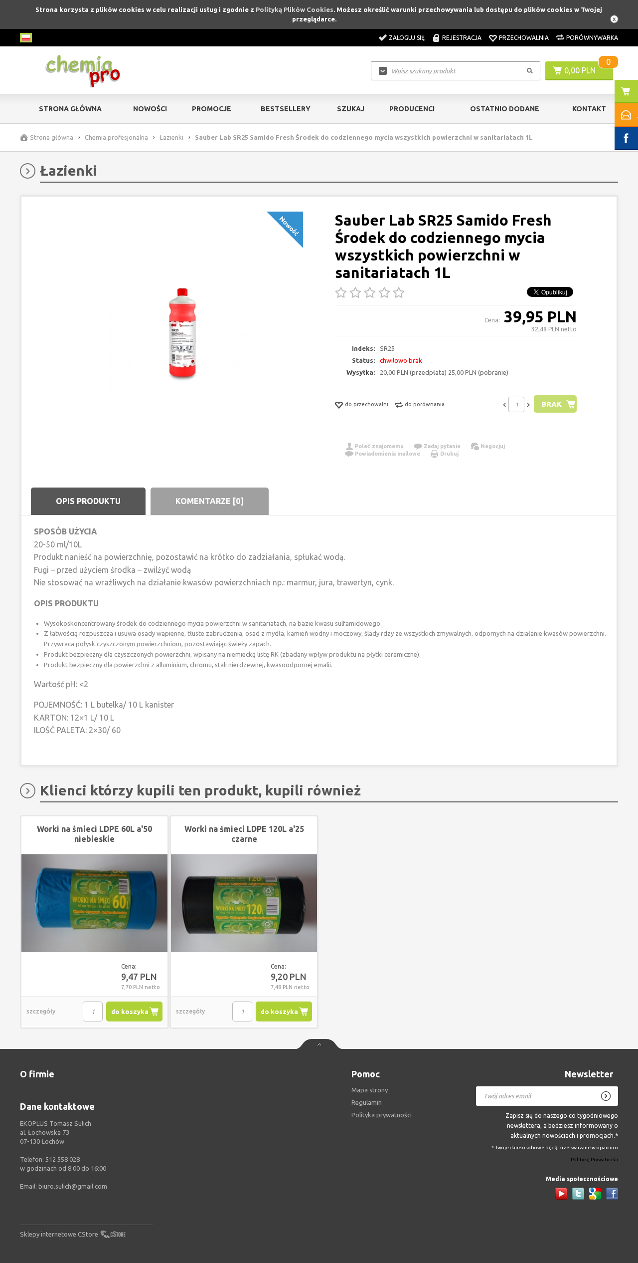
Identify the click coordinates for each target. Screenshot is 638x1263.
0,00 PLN (580, 70)
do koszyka (130, 1011)
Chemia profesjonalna (116, 137)
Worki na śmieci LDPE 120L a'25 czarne (244, 833)
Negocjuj (492, 446)
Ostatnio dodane (504, 109)
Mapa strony (369, 1089)
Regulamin (366, 1102)
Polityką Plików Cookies (294, 9)
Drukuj (449, 454)
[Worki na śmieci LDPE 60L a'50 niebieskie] (94, 904)
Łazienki (171, 137)
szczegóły (40, 1011)
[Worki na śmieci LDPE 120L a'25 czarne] (244, 904)
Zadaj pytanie (442, 446)
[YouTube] (561, 1194)
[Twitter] (578, 1194)
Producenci (412, 109)
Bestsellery (286, 109)
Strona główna (70, 109)
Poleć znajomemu (379, 446)
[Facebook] (612, 1194)
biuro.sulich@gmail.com (72, 1186)
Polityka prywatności (381, 1114)
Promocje (211, 109)
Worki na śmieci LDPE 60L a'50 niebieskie (94, 833)
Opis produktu (88, 501)
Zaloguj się (407, 37)
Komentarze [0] (209, 501)
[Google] (595, 1194)
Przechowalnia (524, 37)
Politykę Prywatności (594, 1160)
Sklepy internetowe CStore (59, 1234)
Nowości (150, 109)
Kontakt (589, 109)
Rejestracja (461, 37)
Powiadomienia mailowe (387, 454)
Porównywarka (592, 37)
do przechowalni (366, 404)
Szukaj (350, 109)
